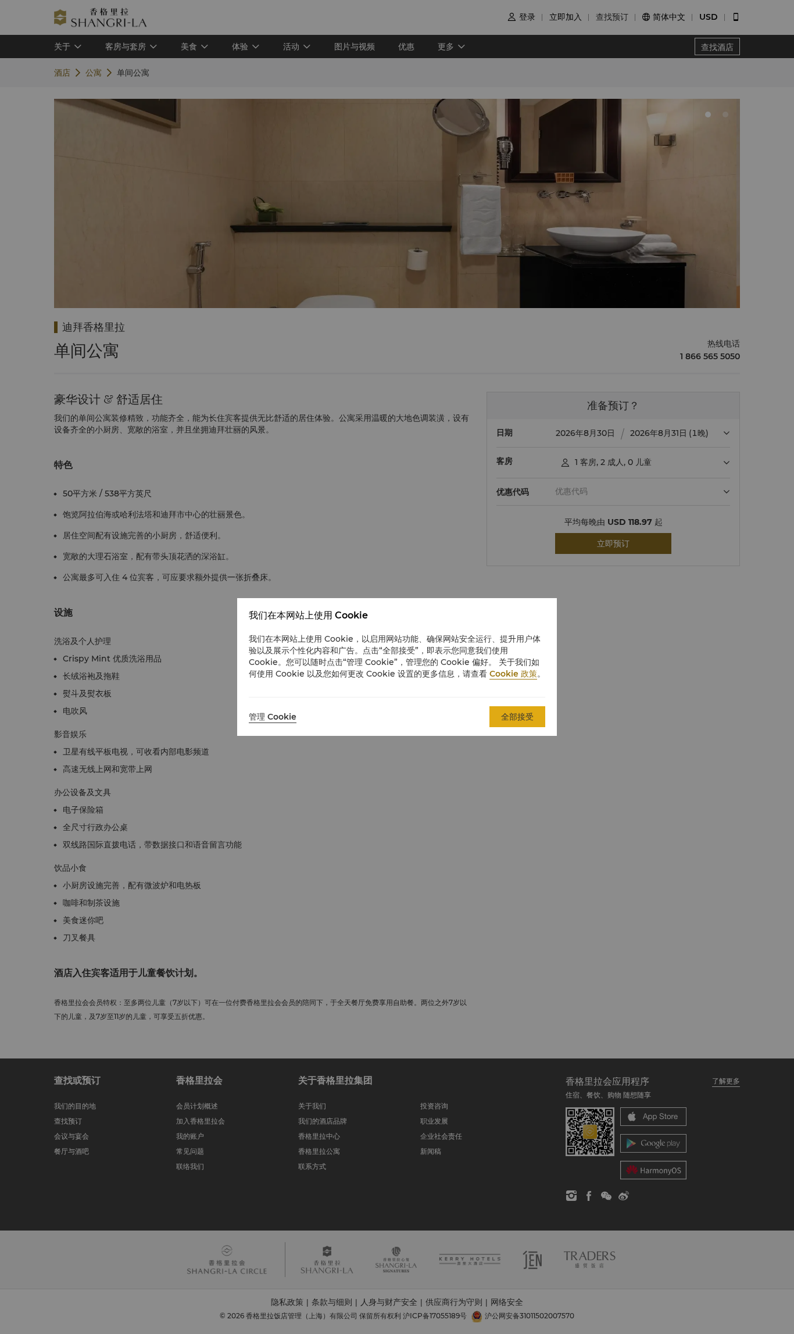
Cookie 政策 (513, 673)
